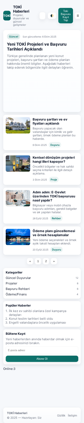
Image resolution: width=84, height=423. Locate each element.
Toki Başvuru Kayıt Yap (66, 16)
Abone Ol (42, 358)
